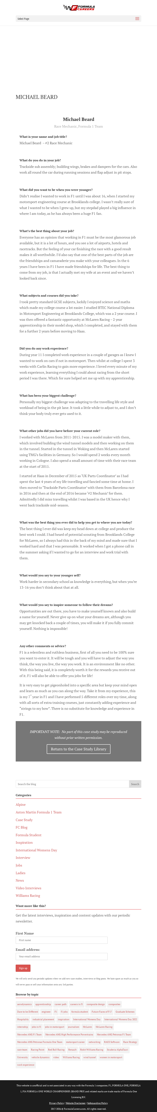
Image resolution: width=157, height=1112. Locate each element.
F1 (56, 1011)
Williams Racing (28, 895)
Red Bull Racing (56, 1049)
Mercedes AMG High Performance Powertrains (69, 1034)
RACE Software (111, 1042)
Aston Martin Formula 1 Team (39, 812)
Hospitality (23, 1019)
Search (135, 784)
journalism (73, 1026)
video (56, 1057)
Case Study (24, 819)
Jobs (19, 865)
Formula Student (29, 835)
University (22, 1057)
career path (60, 1004)
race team (22, 1049)
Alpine (21, 804)
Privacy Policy (56, 1103)
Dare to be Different (27, 1011)
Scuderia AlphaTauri (117, 1049)
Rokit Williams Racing (91, 1049)
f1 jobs (64, 1011)
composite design (96, 1004)
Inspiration (24, 842)
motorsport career (75, 1042)
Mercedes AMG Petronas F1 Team (114, 1034)
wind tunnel (89, 1057)
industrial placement (43, 1019)
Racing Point (37, 1049)
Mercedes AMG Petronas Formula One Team (39, 1042)
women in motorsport (111, 1057)
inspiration (63, 1019)
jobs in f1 (36, 1026)
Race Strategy (130, 1042)
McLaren (87, 1026)
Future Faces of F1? (102, 1011)
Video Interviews (28, 888)
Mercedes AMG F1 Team (29, 1034)
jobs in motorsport (54, 1026)
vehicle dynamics (40, 1057)
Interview (23, 857)
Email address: (28, 949)
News (20, 880)
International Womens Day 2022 (120, 1019)
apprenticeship (43, 1004)
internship (22, 1026)
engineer (46, 1011)
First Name (25, 933)
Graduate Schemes (125, 1011)
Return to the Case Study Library (78, 749)
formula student (79, 1011)
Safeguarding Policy (97, 1103)
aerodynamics (24, 1004)
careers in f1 (76, 1004)
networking (94, 1042)
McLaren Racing (104, 1026)
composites (114, 1004)
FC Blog (21, 827)
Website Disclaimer (76, 1103)
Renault (72, 1049)
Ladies (20, 873)
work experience (25, 1064)
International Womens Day (36, 850)
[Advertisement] (78, 54)
